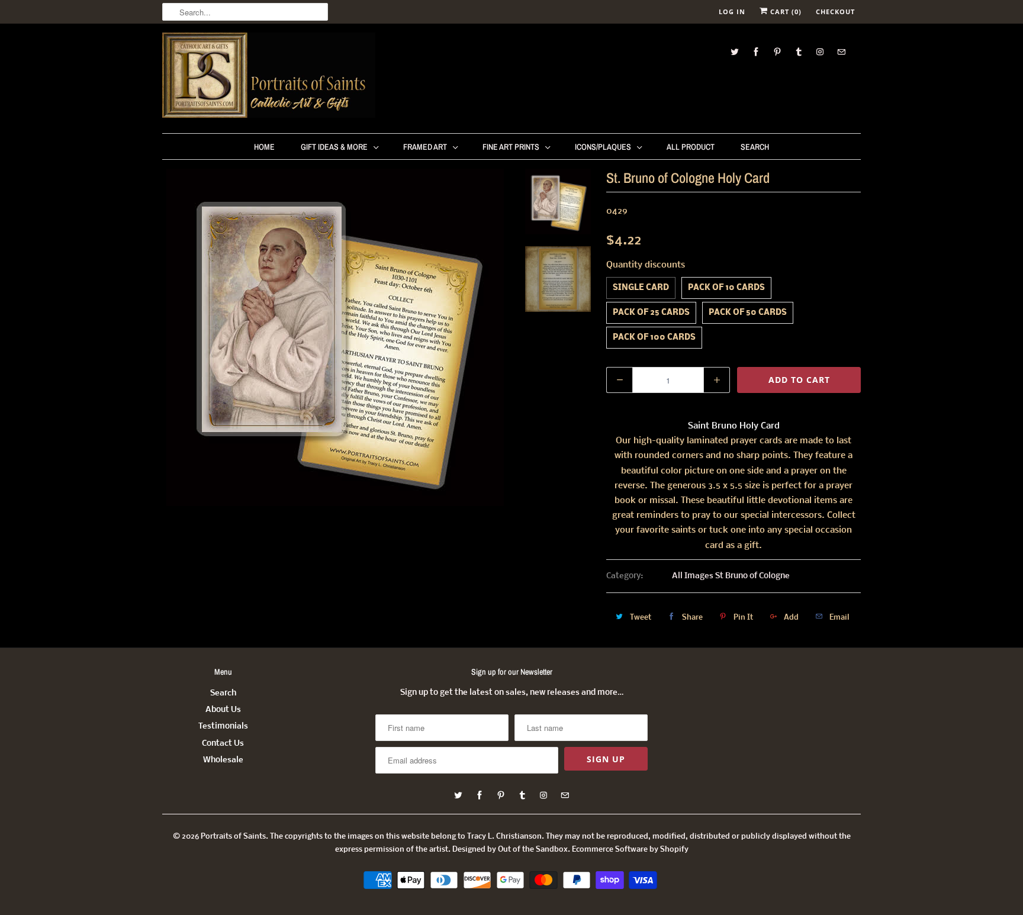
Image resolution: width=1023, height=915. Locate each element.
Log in (732, 11)
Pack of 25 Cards (651, 312)
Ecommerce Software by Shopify (630, 849)
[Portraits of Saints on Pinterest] (777, 51)
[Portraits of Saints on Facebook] (756, 51)
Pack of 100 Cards (654, 337)
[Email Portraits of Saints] (841, 51)
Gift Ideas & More (334, 146)
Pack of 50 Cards (748, 312)
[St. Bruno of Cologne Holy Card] (335, 337)
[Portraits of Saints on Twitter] (734, 51)
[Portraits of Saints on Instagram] (820, 51)
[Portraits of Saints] (268, 77)
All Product (691, 146)
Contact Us (223, 743)
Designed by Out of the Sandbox (510, 849)
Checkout (835, 11)
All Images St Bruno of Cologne (731, 576)
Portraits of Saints (233, 836)
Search (755, 146)
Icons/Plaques (603, 146)
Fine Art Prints (510, 146)
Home (264, 146)
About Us (223, 709)
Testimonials (223, 726)
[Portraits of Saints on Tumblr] (798, 51)
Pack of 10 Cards (726, 287)
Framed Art (425, 146)
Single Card (641, 287)
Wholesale (223, 760)
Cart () (785, 11)
